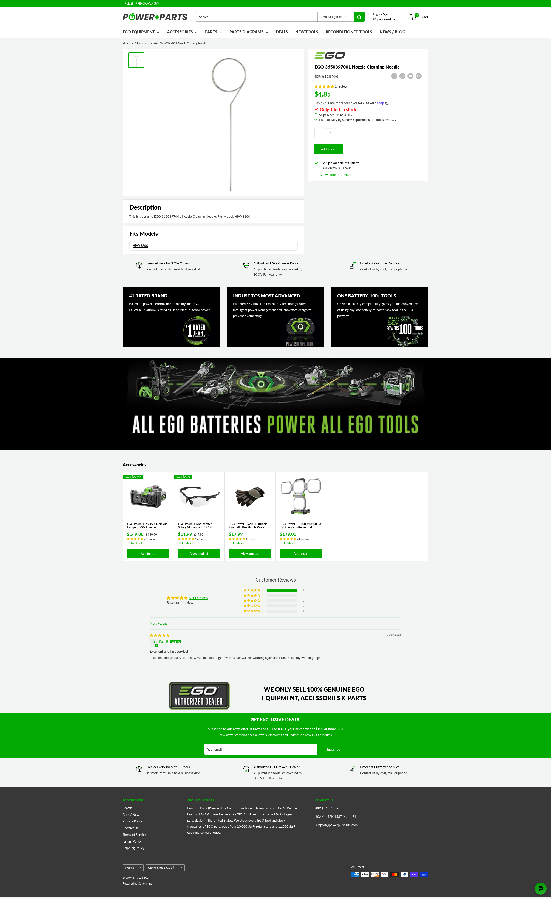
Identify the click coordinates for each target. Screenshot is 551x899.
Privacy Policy (133, 821)
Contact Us (130, 828)
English (129, 867)
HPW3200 (140, 245)
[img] (159, 635)
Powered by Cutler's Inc (137, 883)
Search (127, 808)
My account (382, 19)
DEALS (282, 32)
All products (142, 43)
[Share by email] (419, 76)
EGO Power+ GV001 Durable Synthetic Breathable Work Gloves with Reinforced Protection (248, 526)
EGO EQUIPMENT (139, 32)
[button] (324, 86)
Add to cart (329, 149)
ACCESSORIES (180, 32)
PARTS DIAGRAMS (246, 32)
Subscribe (333, 749)
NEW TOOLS (306, 32)
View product (199, 553)
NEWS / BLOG (392, 32)
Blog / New (131, 814)
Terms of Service (134, 834)
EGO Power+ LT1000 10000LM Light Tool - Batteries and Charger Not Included (300, 526)
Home (126, 43)
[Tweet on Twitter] (410, 76)
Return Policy (132, 841)
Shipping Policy (133, 848)
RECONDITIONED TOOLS (349, 32)
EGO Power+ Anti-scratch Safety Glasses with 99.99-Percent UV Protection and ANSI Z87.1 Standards (196, 526)
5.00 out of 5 (198, 598)
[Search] (359, 17)
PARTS (211, 32)
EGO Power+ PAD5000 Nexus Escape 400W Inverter (147, 525)
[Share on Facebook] (394, 76)
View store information (336, 175)
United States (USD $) (161, 867)
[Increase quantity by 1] (342, 133)
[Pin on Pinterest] (402, 76)
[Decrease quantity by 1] (319, 133)
